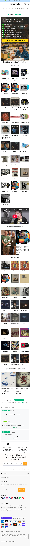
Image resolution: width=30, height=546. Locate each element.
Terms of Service (9, 531)
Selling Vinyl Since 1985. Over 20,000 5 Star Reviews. (15, 12)
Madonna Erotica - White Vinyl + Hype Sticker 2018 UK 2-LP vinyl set (7, 390)
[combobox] (13, 8)
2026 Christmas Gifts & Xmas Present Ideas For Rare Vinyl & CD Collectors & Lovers (14, 537)
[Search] (27, 8)
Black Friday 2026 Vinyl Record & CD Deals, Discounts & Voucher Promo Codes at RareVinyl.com (13, 535)
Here (17, 65)
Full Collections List (5, 532)
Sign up (21, 490)
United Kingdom (18, 518)
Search (2, 531)
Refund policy (17, 531)
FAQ (1, 539)
